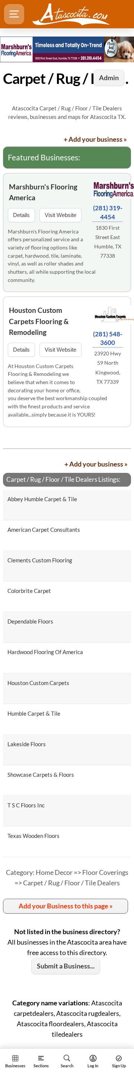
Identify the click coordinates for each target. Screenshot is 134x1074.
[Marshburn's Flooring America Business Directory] (67, 49)
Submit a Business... (66, 966)
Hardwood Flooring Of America (45, 652)
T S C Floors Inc (26, 805)
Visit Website (60, 215)
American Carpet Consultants (43, 529)
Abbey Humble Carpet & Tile (42, 499)
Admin (109, 77)
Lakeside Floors (26, 744)
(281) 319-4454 (107, 212)
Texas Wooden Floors (33, 835)
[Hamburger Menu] (14, 14)
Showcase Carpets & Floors (40, 774)
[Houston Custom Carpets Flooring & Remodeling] (107, 315)
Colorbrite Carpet (29, 590)
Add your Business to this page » (66, 906)
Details (21, 215)
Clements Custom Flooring (39, 560)
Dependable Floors (30, 621)
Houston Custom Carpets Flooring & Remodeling (39, 321)
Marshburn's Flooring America (43, 192)
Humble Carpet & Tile (33, 713)
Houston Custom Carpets (38, 682)
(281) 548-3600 (107, 338)
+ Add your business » (95, 139)
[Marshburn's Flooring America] (107, 191)
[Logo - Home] (71, 14)
